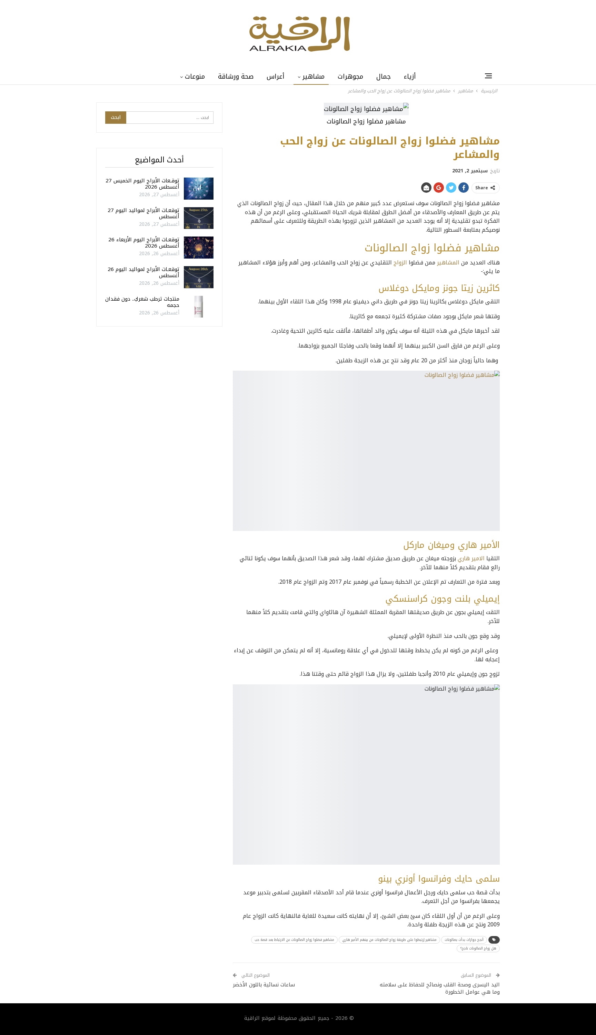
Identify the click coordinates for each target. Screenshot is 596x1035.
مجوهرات (350, 76)
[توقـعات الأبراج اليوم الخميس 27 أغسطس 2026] (198, 189)
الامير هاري (471, 558)
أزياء (410, 76)
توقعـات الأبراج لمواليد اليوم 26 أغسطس (143, 272)
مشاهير (313, 76)
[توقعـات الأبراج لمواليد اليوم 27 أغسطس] (198, 218)
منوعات (195, 76)
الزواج (400, 262)
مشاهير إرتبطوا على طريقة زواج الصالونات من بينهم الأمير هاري (389, 939)
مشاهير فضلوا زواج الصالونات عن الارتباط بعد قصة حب (294, 939)
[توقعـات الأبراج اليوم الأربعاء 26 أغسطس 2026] (198, 248)
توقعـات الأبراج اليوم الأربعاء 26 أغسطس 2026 (143, 243)
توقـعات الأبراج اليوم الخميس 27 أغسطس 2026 (142, 184)
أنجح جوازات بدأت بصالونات (464, 939)
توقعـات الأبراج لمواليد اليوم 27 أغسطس (143, 213)
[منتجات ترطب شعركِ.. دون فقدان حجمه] (198, 307)
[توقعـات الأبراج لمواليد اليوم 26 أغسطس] (198, 277)
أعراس (276, 76)
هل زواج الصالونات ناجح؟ (478, 948)
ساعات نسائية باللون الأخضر (264, 984)
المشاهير (448, 262)
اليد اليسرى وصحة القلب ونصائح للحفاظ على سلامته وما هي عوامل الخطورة (440, 988)
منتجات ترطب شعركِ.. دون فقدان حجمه (142, 302)
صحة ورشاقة (236, 76)
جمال (383, 76)
